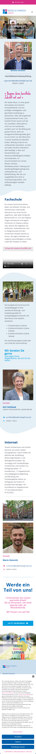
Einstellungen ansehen (18, 747)
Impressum (29, 751)
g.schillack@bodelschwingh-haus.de (18, 417)
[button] (33, 676)
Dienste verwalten (17, 731)
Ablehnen (18, 742)
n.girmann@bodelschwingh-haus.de (18, 81)
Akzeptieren (18, 737)
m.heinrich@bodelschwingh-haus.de (19, 566)
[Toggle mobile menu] (32, 12)
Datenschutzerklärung (7, 693)
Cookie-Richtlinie (8, 751)
